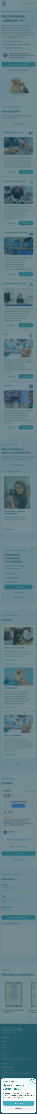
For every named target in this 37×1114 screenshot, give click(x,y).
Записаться (18, 1103)
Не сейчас (18, 1108)
